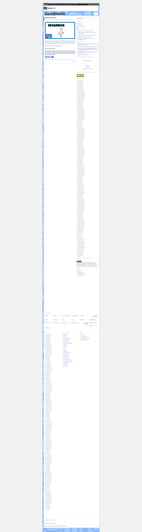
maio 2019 (80, 85)
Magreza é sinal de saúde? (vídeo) (84, 36)
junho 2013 (80, 195)
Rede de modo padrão (69, 59)
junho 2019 (80, 84)
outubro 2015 (80, 153)
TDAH (73, 59)
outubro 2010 (80, 246)
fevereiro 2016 (80, 147)
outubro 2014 (80, 173)
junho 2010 (80, 252)
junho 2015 (80, 160)
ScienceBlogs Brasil (52, 4)
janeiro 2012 (80, 221)
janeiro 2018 (80, 111)
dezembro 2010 (81, 242)
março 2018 (80, 108)
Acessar (79, 270)
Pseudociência (56, 322)
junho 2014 (80, 179)
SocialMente (47, 519)
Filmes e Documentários (94, 316)
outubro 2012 (80, 207)
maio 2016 (80, 142)
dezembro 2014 (49, 424)
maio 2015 (80, 161)
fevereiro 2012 (80, 220)
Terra (62, 4)
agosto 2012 (80, 210)
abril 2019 (80, 87)
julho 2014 (80, 178)
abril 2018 (80, 106)
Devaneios (52, 59)
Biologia (46, 315)
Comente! (57, 19)
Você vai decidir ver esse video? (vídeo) (91, 46)
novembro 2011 (81, 225)
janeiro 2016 (48, 403)
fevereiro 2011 (80, 239)
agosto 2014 (80, 176)
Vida (65, 4)
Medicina (82, 319)
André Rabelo (52, 19)
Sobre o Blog (80, 24)
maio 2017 (80, 124)
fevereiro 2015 (80, 166)
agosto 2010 (80, 249)
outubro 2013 (80, 191)
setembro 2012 (80, 208)
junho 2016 (80, 140)
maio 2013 (80, 197)
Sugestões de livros (81, 26)
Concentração (49, 59)
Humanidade (69, 4)
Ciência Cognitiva (66, 315)
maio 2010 (80, 254)
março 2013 (80, 199)
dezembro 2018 (81, 93)
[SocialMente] (55, 15)
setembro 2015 (80, 155)
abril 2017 (80, 126)
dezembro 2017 (81, 113)
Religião (90, 325)
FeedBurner (90, 68)
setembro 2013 (80, 192)
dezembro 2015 (81, 150)
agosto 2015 (80, 157)
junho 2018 (80, 103)
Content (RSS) (52, 519)
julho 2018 (48, 356)
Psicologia (66, 19)
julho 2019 (80, 82)
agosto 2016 (80, 137)
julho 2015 (80, 158)
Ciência (55, 315)
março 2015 (80, 165)
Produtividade (64, 59)
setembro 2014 (80, 174)
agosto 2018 (80, 100)
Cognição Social (74, 315)
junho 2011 (80, 233)
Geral (64, 319)
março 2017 (80, 127)
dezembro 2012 (49, 458)
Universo (58, 4)
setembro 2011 (80, 228)
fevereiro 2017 (80, 129)
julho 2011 (80, 231)
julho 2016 (80, 139)
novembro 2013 (81, 189)
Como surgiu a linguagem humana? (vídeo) (85, 30)
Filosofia (46, 319)
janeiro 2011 (80, 241)
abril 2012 (80, 216)
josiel (79, 54)
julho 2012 (80, 212)
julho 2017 (80, 121)
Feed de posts (80, 272)
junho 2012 (80, 213)
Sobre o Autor (80, 23)
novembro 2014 (81, 171)
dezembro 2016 (81, 131)
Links (72, 319)
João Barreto (80, 46)
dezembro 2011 (81, 223)
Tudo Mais (75, 4)
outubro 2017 (80, 116)
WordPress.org (80, 275)
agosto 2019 (80, 80)
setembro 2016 (49, 390)
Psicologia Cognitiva (85, 54)
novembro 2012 (81, 205)
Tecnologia (47, 327)
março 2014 (80, 184)
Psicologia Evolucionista (85, 323)
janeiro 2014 (80, 187)
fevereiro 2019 (80, 90)
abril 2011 (79, 236)
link (45, 53)
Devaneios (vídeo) (50, 17)
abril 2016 (80, 144)
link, (56, 53)
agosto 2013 (80, 194)
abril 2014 (80, 182)
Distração (55, 59)
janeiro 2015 (80, 168)
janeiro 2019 (80, 92)
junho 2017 (80, 123)
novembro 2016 (81, 132)
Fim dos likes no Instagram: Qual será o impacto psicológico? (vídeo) (86, 39)
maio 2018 (80, 105)
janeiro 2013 (80, 202)
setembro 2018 (80, 98)
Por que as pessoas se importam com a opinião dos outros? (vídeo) (87, 33)
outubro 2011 (80, 226)
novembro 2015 (81, 152)
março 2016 (80, 145)
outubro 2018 (80, 97)
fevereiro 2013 (80, 200)
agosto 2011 (80, 229)
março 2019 (80, 89)
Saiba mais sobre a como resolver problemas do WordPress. (55, 526)
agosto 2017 (80, 119)
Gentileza (55, 319)
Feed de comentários (85, 338)
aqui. (73, 43)
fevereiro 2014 (80, 186)
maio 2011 (80, 234)
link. (54, 54)
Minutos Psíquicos (62, 19)
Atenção (46, 59)
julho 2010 (80, 250)
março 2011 (48, 492)
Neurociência (47, 322)
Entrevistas (82, 315)
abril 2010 (80, 255)
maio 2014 (80, 181)
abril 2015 (80, 163)
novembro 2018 (81, 95)
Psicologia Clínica (70, 19)
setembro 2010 (80, 247)
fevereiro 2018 (80, 110)
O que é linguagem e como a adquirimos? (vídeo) (87, 35)
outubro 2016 (80, 134)
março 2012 (80, 218)
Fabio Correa (80, 43)
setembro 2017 (80, 118)
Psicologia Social (92, 322)
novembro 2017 (81, 114)
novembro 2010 (81, 244)
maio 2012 (80, 215)
